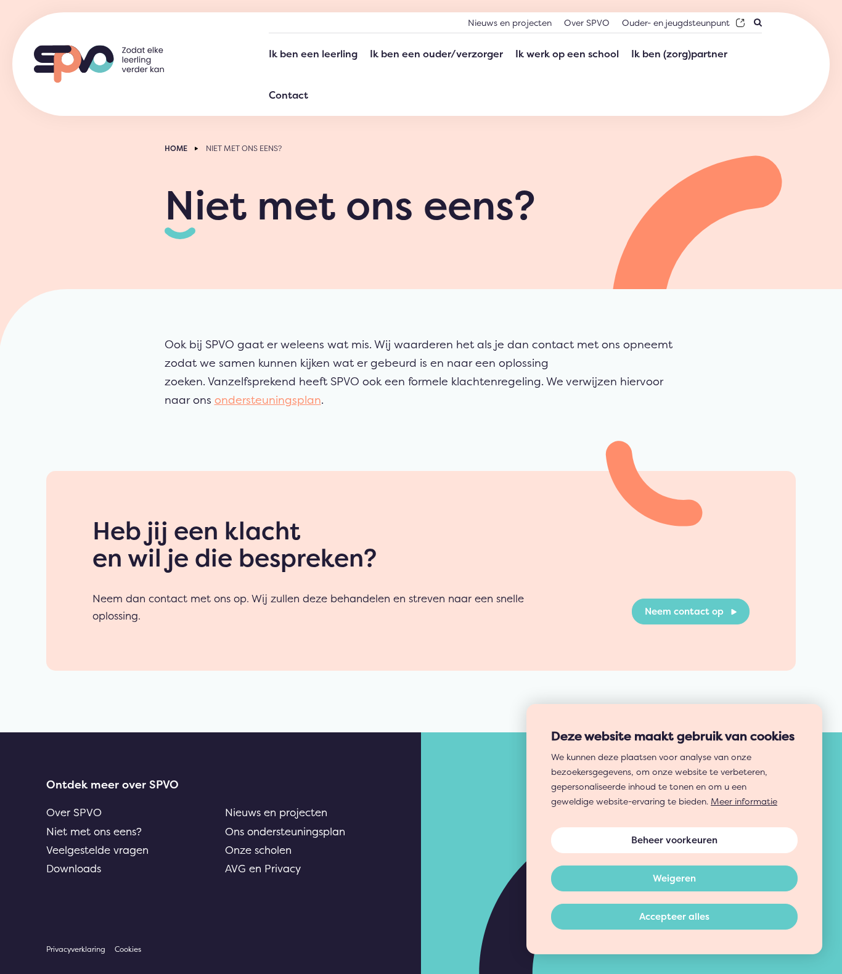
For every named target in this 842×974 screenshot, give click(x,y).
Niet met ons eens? (94, 831)
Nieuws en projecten (276, 812)
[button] (674, 878)
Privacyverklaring (75, 949)
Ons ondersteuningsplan (285, 831)
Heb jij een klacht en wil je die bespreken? (234, 544)
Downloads (73, 868)
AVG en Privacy (263, 868)
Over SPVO (74, 812)
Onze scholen (258, 850)
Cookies (128, 949)
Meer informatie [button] (744, 801)
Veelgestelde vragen (97, 850)
